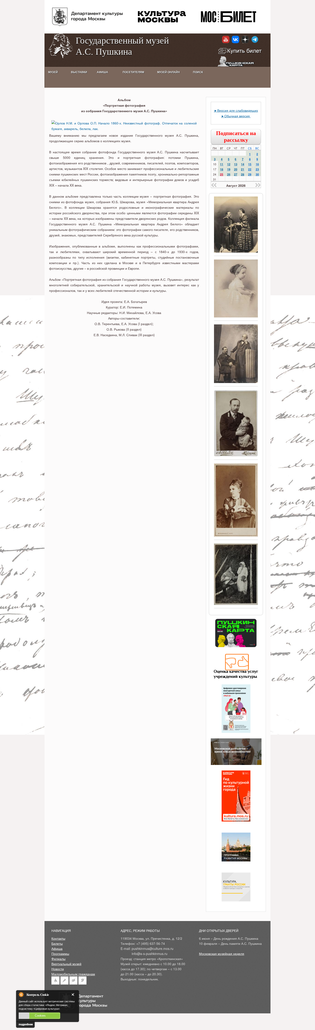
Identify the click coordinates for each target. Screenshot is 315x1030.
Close (73, 994)
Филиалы (58, 958)
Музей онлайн (168, 72)
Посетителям (133, 72)
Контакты (58, 938)
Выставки (79, 72)
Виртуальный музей (66, 963)
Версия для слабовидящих (237, 110)
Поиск (198, 72)
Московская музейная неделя (221, 953)
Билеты (57, 943)
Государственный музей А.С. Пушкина (122, 45)
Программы (60, 953)
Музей (53, 72)
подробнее (26, 1024)
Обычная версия (237, 116)
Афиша (56, 948)
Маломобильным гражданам (73, 974)
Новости (57, 969)
